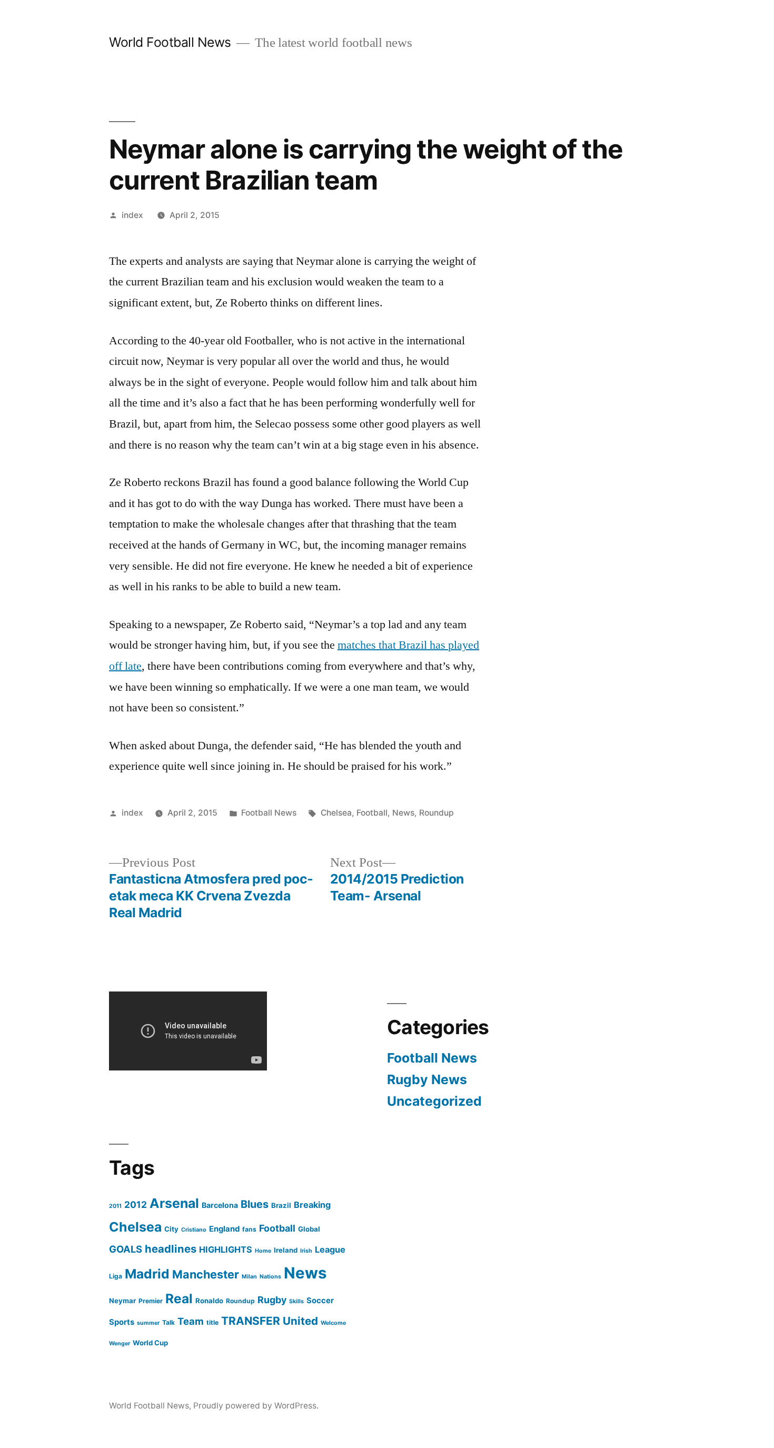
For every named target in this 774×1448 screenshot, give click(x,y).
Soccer (320, 1300)
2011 (115, 1206)
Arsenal (174, 1203)
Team (190, 1321)
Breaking (312, 1204)
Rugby (271, 1299)
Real (179, 1298)
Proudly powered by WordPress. (256, 1406)
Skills (296, 1301)
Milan (249, 1276)
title (212, 1322)
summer (148, 1323)
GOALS (125, 1249)
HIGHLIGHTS (225, 1249)
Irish (306, 1250)
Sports (121, 1322)
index (132, 215)
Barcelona (220, 1205)
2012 (135, 1204)
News (403, 813)
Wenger (119, 1343)
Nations (270, 1276)
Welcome (333, 1323)
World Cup (150, 1342)
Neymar (122, 1300)
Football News (268, 813)
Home (263, 1250)
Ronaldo (209, 1300)
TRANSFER (250, 1320)
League (330, 1249)
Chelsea (336, 813)
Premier (150, 1301)
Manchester (205, 1274)
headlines (170, 1248)
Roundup (436, 813)
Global (309, 1229)
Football (372, 813)
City (171, 1229)
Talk (168, 1322)
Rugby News (427, 1079)
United (300, 1320)
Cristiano (193, 1229)
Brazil (281, 1205)
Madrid (147, 1274)
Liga (115, 1276)
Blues (255, 1204)
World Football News (170, 42)
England (224, 1229)
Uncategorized (434, 1101)
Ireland (285, 1250)
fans (249, 1229)
